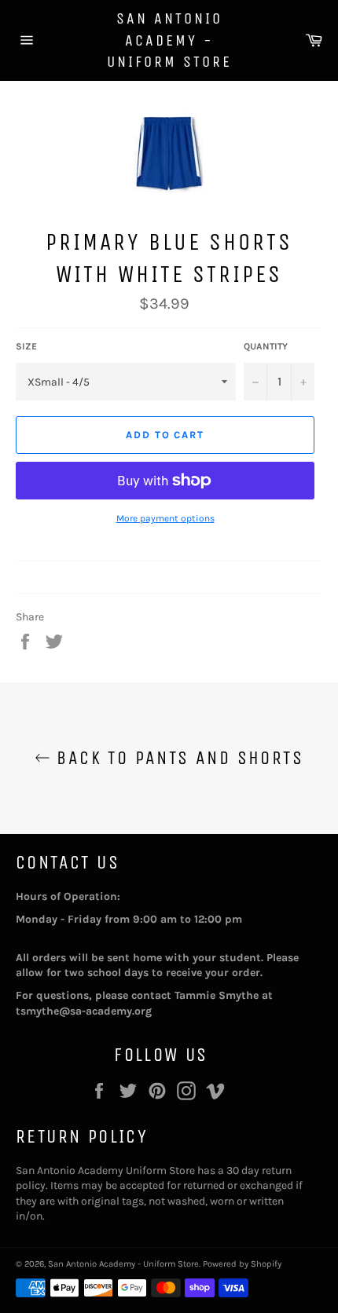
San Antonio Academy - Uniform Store (169, 40)
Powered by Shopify (242, 1264)
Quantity (266, 346)
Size (26, 346)
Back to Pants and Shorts (176, 758)
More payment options (165, 518)
